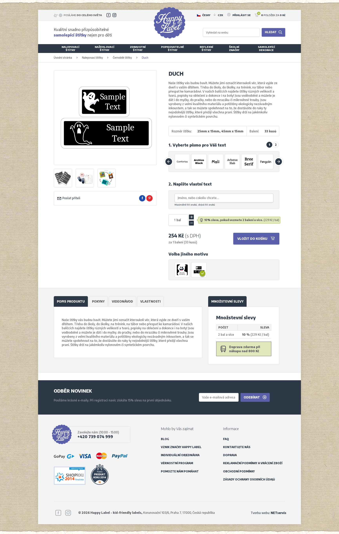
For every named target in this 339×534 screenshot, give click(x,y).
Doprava (230, 455)
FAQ (226, 439)
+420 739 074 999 (95, 436)
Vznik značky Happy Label (181, 447)
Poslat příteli (71, 198)
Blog (165, 439)
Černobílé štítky (122, 57)
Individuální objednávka (180, 455)
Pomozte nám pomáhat (180, 471)
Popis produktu (71, 301)
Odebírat (252, 397)
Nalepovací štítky (92, 57)
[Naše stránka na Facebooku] (108, 15)
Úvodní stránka (63, 57)
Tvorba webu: (268, 513)
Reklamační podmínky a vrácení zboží (252, 463)
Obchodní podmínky (239, 471)
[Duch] (182, 269)
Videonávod (122, 301)
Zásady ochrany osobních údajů (249, 479)
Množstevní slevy (227, 301)
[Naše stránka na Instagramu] (114, 15)
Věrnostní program (177, 463)
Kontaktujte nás (236, 447)
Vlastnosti (150, 301)
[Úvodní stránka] (169, 22)
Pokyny (98, 301)
